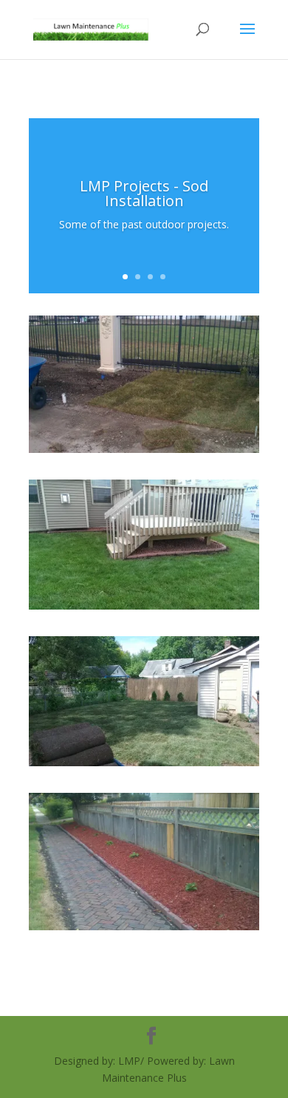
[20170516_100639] (144, 762)
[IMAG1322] (144, 606)
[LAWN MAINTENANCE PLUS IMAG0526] (144, 449)
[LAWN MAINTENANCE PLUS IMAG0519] (144, 926)
